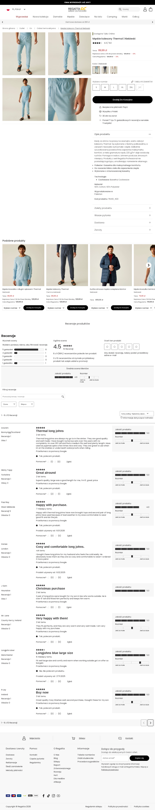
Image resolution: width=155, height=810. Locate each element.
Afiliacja (57, 782)
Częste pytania (37, 758)
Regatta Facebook (43, 795)
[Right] (148, 265)
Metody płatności (14, 770)
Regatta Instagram (53, 795)
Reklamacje (11, 762)
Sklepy (82, 738)
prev (2, 22)
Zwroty (98, 229)
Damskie (57, 16)
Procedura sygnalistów (88, 761)
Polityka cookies (141, 806)
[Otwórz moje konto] (145, 9)
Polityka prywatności (110, 770)
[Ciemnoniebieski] (105, 69)
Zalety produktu (103, 207)
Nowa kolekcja (40, 16)
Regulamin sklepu (93, 806)
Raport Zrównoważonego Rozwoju (62, 768)
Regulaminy (35, 762)
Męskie (70, 16)
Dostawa (99, 222)
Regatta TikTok (48, 795)
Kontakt (129, 738)
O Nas (56, 754)
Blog (56, 758)
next (152, 22)
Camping (112, 16)
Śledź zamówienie (14, 766)
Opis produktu (102, 134)
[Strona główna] (77, 9)
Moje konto (35, 738)
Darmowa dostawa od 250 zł (77, 22)
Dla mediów (59, 778)
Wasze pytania (102, 215)
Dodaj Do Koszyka (122, 99)
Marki (125, 16)
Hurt (56, 775)
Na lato (98, 16)
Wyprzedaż (22, 16)
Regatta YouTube (58, 795)
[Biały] (113, 69)
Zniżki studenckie (85, 758)
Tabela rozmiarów (86, 754)
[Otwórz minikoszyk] (151, 9)
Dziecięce (84, 16)
